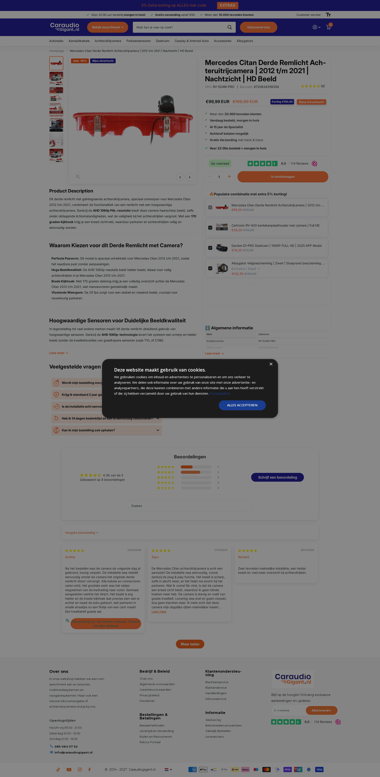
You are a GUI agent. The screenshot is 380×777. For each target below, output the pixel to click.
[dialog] (190, 388)
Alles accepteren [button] (242, 405)
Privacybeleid (220, 393)
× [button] (270, 364)
